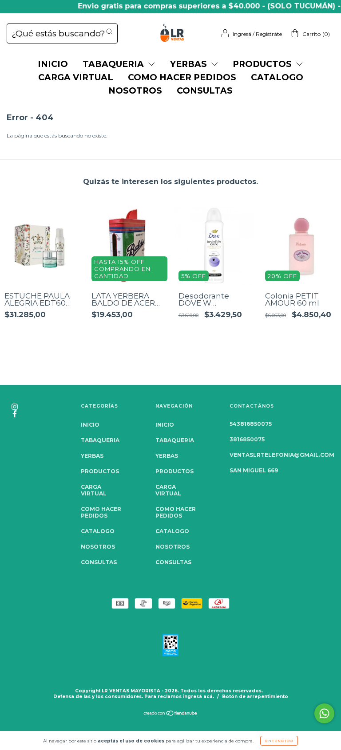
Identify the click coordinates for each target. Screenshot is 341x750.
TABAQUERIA (114, 64)
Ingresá (242, 34)
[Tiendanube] (170, 714)
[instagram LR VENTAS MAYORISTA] (15, 406)
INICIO (53, 64)
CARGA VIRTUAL (75, 77)
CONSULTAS (205, 91)
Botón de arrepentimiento (255, 696)
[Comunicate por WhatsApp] (324, 713)
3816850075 (247, 439)
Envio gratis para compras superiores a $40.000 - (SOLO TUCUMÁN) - (202, 6)
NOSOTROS (135, 91)
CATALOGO (277, 77)
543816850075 (251, 423)
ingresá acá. (198, 696)
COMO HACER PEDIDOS (182, 77)
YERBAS (189, 64)
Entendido (279, 740)
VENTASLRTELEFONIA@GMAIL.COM (282, 455)
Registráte (269, 34)
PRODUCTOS (263, 64)
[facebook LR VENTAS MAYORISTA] (15, 413)
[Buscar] (109, 31)
